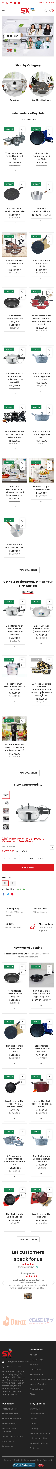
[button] (51, 10)
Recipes (33, 1418)
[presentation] (3, 88)
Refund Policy (36, 1374)
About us (34, 1354)
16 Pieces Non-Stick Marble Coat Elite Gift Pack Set (14, 434)
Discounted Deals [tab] (28, 119)
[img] (28, 1264)
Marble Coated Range (12, 1436)
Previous (14, 812)
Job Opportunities (38, 1438)
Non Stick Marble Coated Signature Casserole (41, 376)
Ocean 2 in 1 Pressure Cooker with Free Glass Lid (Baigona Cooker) (14, 491)
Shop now (12, 36)
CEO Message (36, 1359)
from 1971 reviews (26, 1267)
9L (5, 883)
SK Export (34, 1364)
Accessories (7, 1446)
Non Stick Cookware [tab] (40, 954)
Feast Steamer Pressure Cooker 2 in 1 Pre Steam (14, 687)
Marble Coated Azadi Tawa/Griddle (14, 210)
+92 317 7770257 (46, 2)
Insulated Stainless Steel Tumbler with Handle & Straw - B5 (14, 747)
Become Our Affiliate (40, 1433)
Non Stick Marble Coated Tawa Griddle (41, 263)
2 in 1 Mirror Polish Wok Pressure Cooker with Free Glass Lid (14, 378)
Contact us (35, 1369)
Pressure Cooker (9, 1408)
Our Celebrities (37, 1413)
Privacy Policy (36, 1389)
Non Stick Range (9, 1423)
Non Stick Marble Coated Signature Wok (41, 434)
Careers (34, 1423)
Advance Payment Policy (42, 1379)
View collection (28, 570)
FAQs (32, 1394)
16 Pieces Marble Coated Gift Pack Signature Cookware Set (14, 1160)
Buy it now (28, 867)
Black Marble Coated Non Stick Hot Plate (41, 156)
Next (52, 812)
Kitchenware (8, 1441)
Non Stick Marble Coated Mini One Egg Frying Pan (41, 994)
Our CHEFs (35, 1408)
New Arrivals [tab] (28, 592)
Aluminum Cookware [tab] (28, 957)
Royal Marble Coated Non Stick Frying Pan (14, 318)
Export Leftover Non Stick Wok (41, 1215)
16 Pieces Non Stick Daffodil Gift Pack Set (14, 156)
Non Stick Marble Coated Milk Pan (14, 1215)
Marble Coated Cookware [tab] (16, 954)
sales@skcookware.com (18, 1361)
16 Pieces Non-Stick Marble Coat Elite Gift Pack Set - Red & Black (41, 320)
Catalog (34, 1428)
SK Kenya (34, 1448)
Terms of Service (38, 1384)
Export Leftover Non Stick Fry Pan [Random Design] (14, 1104)
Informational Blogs (39, 1443)
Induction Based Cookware (9, 1430)
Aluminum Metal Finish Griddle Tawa (14, 546)
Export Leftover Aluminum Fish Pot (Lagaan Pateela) (41, 629)
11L (13, 883)
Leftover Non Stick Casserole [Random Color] (41, 1104)
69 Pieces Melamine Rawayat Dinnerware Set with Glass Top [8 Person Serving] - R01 (41, 690)
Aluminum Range (10, 1413)
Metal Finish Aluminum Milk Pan (41, 210)
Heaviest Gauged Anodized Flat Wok (41, 488)
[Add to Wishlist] (22, 129)
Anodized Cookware (11, 1418)
